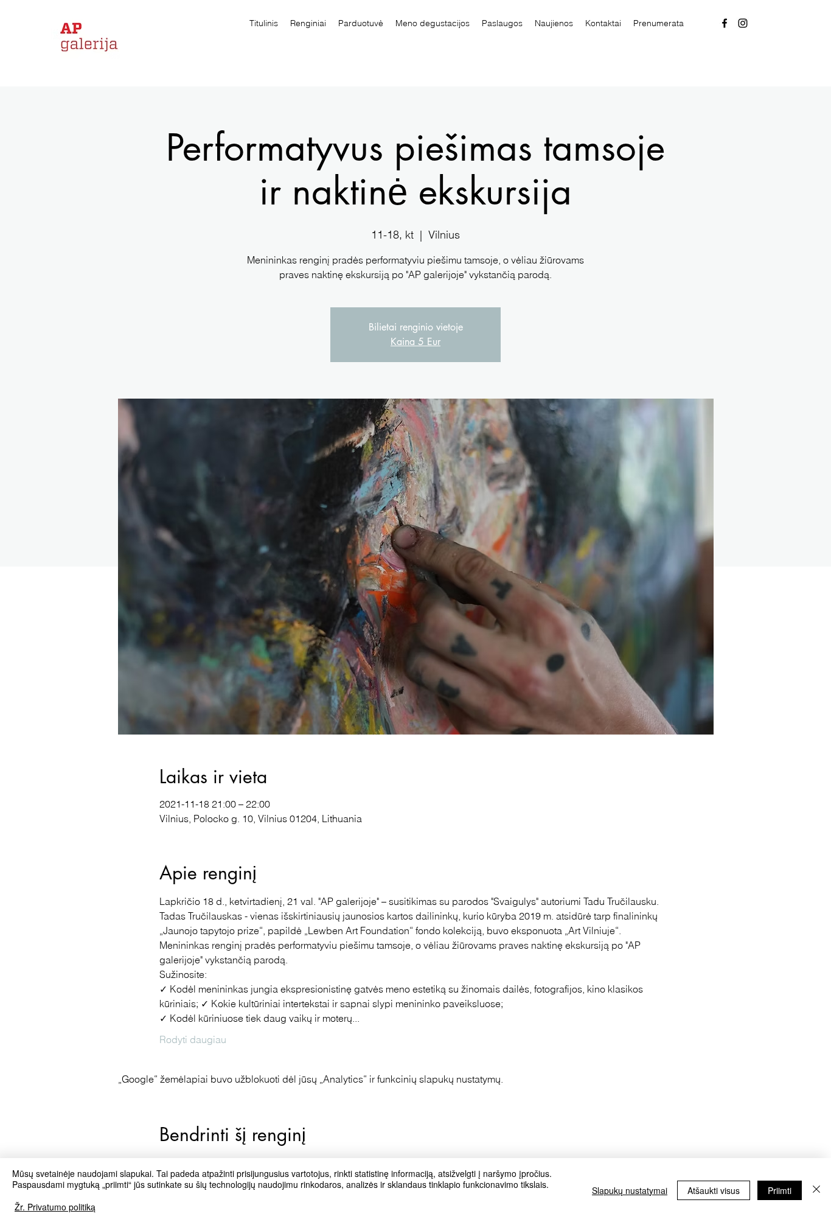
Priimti (779, 1190)
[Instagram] (743, 23)
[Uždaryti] (816, 1190)
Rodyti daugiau (192, 1039)
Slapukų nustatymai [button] (629, 1190)
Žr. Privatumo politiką (55, 1207)
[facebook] (724, 23)
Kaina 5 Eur (415, 341)
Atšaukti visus (713, 1190)
